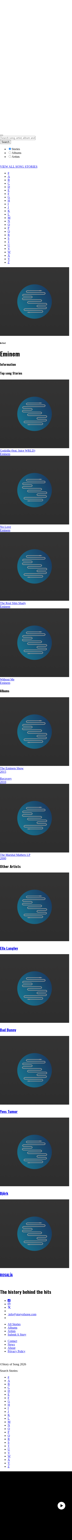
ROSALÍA (6, 1274)
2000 (3, 858)
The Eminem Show (12, 768)
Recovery (6, 778)
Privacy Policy (16, 1351)
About (11, 1347)
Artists (12, 1331)
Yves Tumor (9, 1111)
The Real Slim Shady (13, 603)
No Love (5, 526)
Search (5, 142)
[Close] (1, 135)
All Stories (14, 1324)
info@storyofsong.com (22, 1314)
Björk (4, 1193)
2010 (3, 782)
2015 (3, 771)
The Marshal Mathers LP (15, 854)
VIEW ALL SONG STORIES (18, 166)
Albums (12, 1327)
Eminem (5, 454)
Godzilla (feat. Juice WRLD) (17, 450)
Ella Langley (9, 948)
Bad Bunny (8, 1029)
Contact (12, 1341)
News (11, 1344)
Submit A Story (17, 1334)
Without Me (7, 679)
